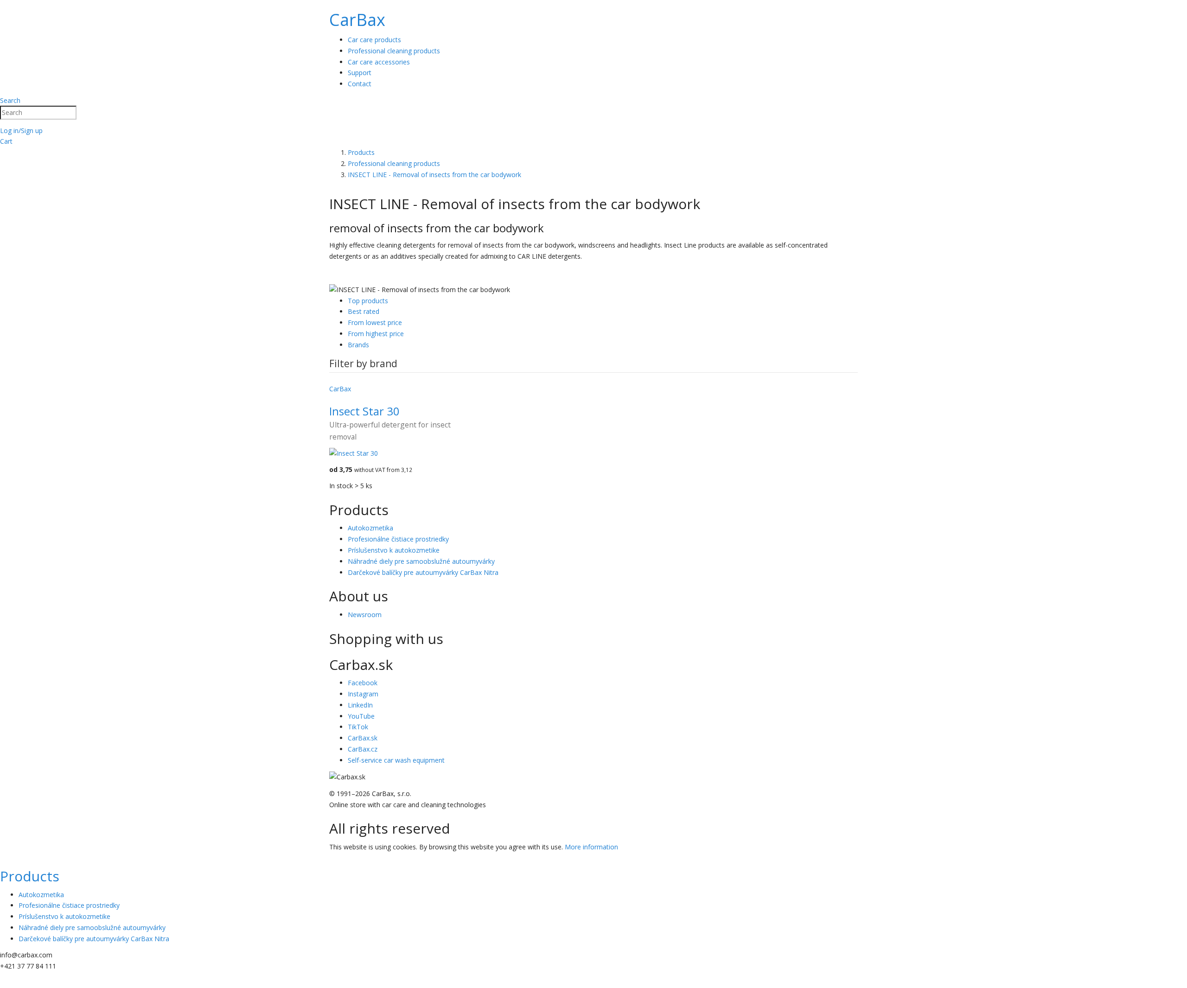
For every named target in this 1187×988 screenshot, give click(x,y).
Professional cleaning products (394, 50)
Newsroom (365, 614)
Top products (368, 300)
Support (359, 72)
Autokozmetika (370, 527)
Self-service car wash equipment (396, 760)
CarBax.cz (362, 749)
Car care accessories (379, 61)
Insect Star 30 (364, 411)
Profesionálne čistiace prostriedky (398, 539)
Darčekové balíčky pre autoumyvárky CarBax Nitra (423, 572)
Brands (358, 344)
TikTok (358, 726)
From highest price (376, 333)
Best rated (363, 311)
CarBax (357, 19)
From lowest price (375, 322)
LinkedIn (360, 705)
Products (29, 876)
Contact (359, 83)
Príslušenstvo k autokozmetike (394, 550)
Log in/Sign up (21, 130)
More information (591, 846)
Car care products (374, 39)
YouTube (361, 716)
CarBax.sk (362, 737)
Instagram (363, 693)
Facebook (362, 682)
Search (10, 100)
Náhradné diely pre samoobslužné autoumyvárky (421, 561)
